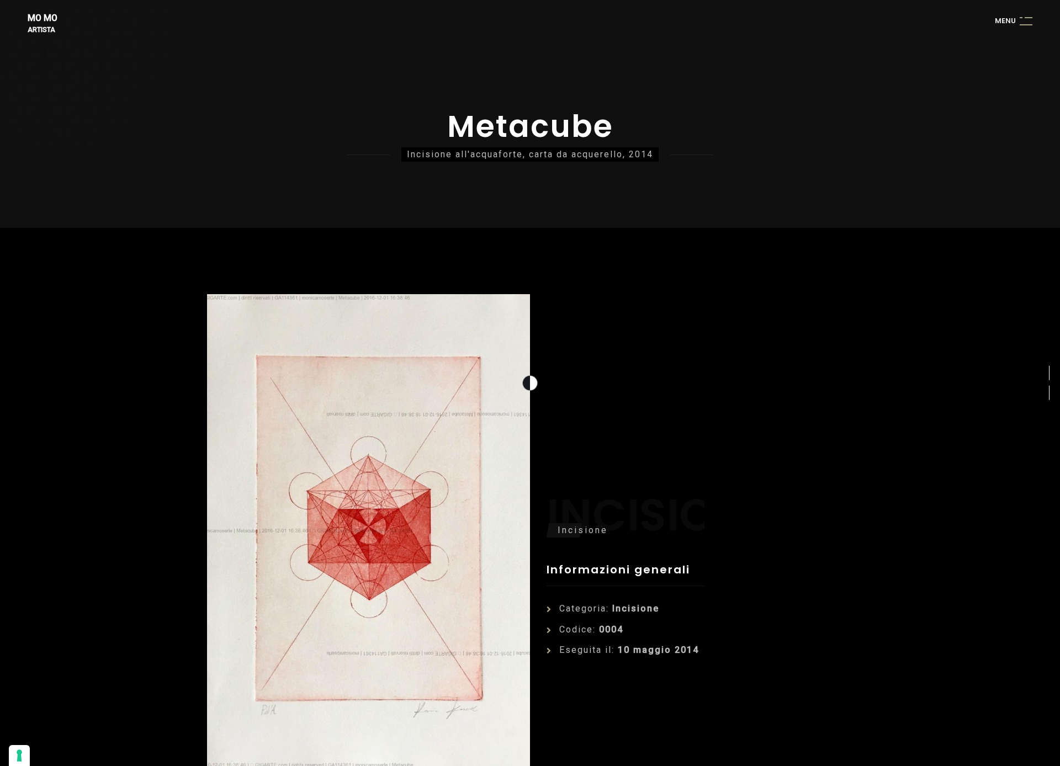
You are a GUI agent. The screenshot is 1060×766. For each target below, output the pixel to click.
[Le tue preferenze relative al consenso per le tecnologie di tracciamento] (19, 755)
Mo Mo (42, 18)
